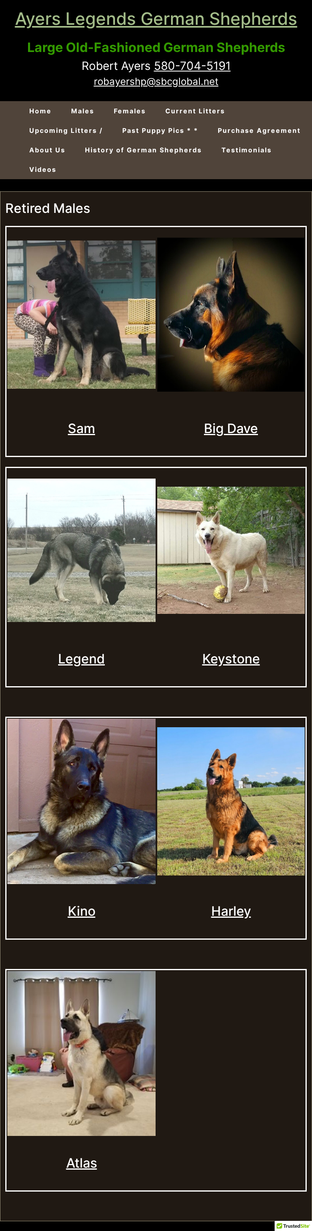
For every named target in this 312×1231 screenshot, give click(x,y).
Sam (81, 428)
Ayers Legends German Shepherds (156, 18)
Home (40, 111)
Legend (81, 659)
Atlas (81, 1163)
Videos (42, 169)
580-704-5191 (192, 66)
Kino (81, 911)
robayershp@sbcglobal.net (156, 81)
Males (82, 111)
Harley (231, 911)
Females (130, 111)
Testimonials (246, 150)
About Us (47, 150)
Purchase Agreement (259, 130)
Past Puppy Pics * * (160, 130)
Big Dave (231, 428)
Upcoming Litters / (66, 130)
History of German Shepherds (143, 150)
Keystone (231, 659)
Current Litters (195, 111)
